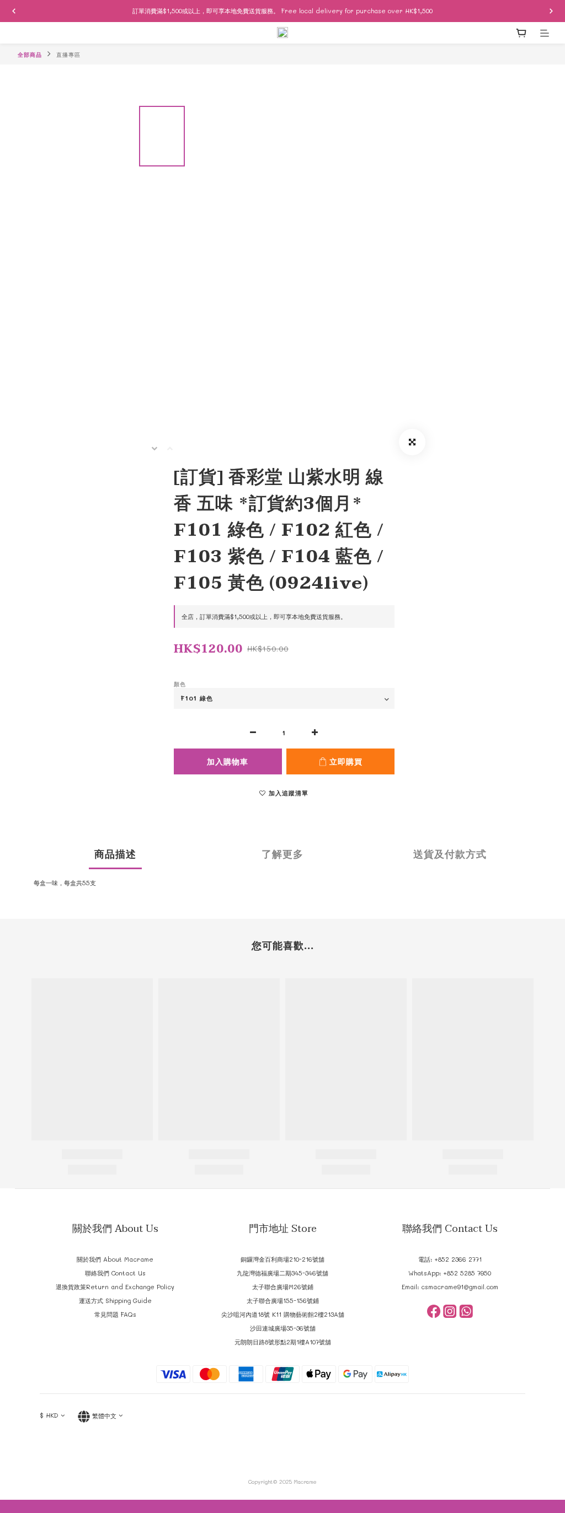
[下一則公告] (551, 11)
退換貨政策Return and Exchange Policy (115, 1287)
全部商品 (30, 54)
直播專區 (68, 54)
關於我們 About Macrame (115, 1259)
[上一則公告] (14, 11)
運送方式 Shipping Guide (115, 1300)
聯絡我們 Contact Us (115, 1273)
